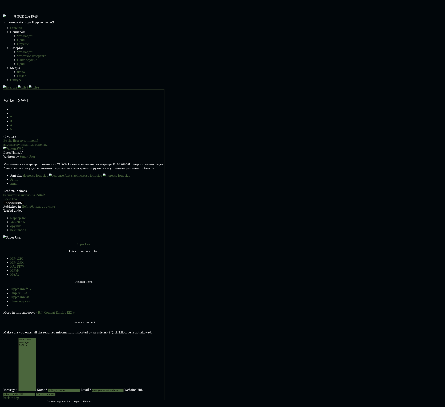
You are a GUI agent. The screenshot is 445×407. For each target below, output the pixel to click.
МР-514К (16, 262)
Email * (86, 390)
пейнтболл (18, 230)
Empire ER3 (18, 293)
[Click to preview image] (13, 149)
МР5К (14, 270)
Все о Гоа (10, 199)
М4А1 (14, 274)
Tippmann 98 (19, 297)
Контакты (88, 401)
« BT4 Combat (45, 313)
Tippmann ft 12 (20, 289)
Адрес (76, 401)
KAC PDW (17, 266)
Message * (10, 390)
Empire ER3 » (65, 313)
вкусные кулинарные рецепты (25, 145)
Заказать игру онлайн (58, 401)
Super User (27, 157)
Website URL (133, 390)
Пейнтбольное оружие (38, 206)
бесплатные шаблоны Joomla (24, 195)
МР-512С (16, 258)
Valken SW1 (18, 222)
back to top (11, 398)
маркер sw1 (18, 218)
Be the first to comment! (20, 141)
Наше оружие (20, 301)
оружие (15, 226)
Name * (42, 390)
